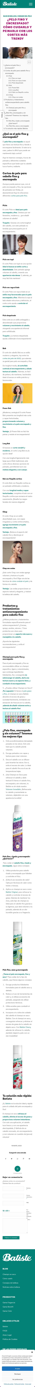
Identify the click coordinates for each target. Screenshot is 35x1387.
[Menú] (29, 4)
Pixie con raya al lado (19, 80)
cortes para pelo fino (19, 196)
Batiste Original (12, 892)
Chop (11, 95)
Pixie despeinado (17, 83)
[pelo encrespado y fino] (17, 53)
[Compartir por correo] (29, 1159)
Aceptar (17, 1368)
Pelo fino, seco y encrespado (19, 126)
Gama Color (7, 1311)
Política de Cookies (19, 1384)
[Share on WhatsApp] (18, 1159)
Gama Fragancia (9, 1303)
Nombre (28, 1188)
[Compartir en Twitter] (12, 1159)
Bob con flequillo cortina (20, 92)
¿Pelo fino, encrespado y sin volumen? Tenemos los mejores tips (16, 115)
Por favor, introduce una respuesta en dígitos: (28, 1214)
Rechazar (17, 1374)
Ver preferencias (17, 1379)
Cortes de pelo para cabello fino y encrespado (17, 72)
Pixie (10, 76)
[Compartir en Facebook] (6, 1159)
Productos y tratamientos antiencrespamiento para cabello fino (17, 102)
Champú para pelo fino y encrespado (17, 109)
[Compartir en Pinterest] (23, 1159)
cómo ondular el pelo (20, 581)
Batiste (8, 1103)
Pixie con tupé (16, 78)
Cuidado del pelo (24, 16)
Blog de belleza (10, 16)
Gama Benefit (8, 1307)
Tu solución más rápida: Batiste (16, 128)
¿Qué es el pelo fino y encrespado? (13, 66)
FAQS (5, 1331)
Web (27, 1202)
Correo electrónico (29, 1197)
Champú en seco (9, 1274)
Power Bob (15, 88)
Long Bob (15, 90)
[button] (32, 1352)
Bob (10, 85)
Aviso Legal (28, 1384)
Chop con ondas (17, 97)
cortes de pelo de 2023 (12, 358)
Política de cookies (8, 1384)
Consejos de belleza (10, 1283)
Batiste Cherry (25, 1027)
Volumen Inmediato (13, 789)
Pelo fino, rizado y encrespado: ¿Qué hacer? (19, 122)
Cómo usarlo (7, 1278)
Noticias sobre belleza (11, 1287)
